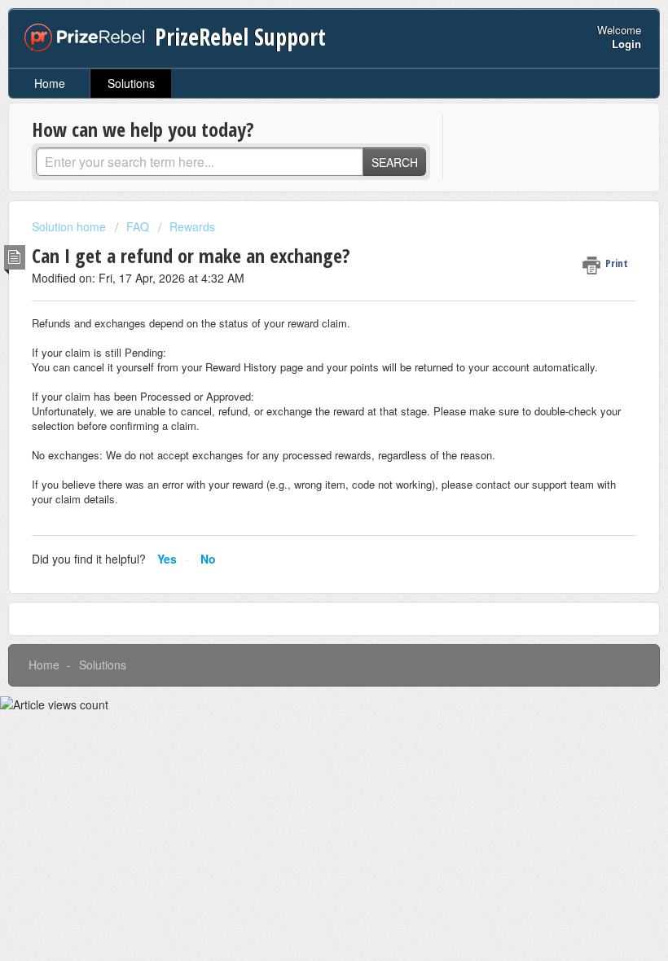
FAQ (137, 226)
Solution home (70, 226)
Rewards (192, 226)
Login (626, 43)
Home (49, 83)
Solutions (131, 83)
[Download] (304, 472)
